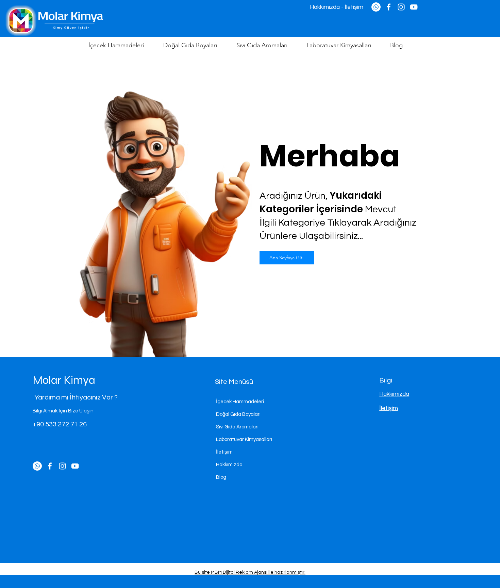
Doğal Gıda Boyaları (238, 414)
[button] (120, 45)
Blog (221, 477)
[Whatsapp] (37, 466)
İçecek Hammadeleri (240, 401)
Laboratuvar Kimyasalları (244, 439)
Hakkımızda (229, 464)
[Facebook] (49, 466)
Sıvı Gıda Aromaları (237, 426)
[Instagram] (62, 466)
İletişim (224, 452)
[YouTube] (75, 466)
